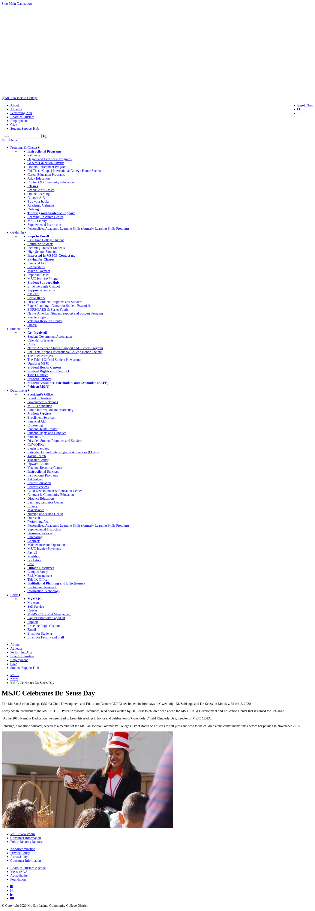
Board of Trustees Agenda (28, 868)
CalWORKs (35, 444)
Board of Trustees (22, 117)
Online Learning (38, 194)
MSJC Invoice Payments (44, 548)
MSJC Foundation (39, 406)
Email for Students (39, 633)
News (14, 679)
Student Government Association (49, 336)
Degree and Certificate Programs (49, 159)
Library (32, 506)
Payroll (32, 552)
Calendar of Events (40, 340)
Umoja (32, 325)
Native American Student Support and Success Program (65, 313)
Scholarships (36, 267)
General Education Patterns (45, 163)
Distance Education (40, 498)
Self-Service (35, 606)
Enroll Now (10, 140)
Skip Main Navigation (17, 3)
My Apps (33, 602)
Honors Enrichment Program (46, 167)
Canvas (32, 610)
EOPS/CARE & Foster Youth (47, 309)
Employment (19, 121)
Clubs (31, 344)
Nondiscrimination (22, 849)
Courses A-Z (36, 197)
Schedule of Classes (40, 190)
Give (13, 124)
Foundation (18, 879)
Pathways (33, 155)
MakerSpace (35, 510)
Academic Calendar (40, 205)
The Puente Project (40, 356)
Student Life (19, 329)
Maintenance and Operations (46, 545)
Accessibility (19, 857)
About (14, 105)
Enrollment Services (41, 417)
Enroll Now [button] (305, 105)
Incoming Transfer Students (46, 248)
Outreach (33, 518)
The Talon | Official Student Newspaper (54, 359)
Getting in (17, 232)
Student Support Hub (24, 128)
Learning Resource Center (45, 217)
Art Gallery (35, 479)
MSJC (14, 675)
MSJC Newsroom (22, 834)
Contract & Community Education (50, 182)
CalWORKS (36, 298)
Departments (19, 390)
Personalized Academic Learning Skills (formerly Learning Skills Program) (78, 228)
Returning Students (40, 244)
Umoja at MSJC (38, 363)
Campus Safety (37, 572)
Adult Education (38, 178)
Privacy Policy (20, 853)
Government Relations (42, 402)
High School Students (42, 251)
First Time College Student (45, 240)
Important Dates (38, 275)
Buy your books (38, 201)
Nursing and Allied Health (45, 514)
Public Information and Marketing (50, 410)
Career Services (38, 487)
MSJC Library (37, 221)
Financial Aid (36, 263)
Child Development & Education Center (54, 491)
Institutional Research (42, 587)
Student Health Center (42, 429)
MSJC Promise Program (43, 278)
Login (14, 595)
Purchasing (34, 537)
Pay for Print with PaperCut (46, 618)
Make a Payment (38, 271)
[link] (20, 98)
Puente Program (38, 317)
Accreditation (19, 875)
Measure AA (19, 872)
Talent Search (36, 456)
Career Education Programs (46, 174)
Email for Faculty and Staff (45, 637)
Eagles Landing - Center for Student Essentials (58, 305)
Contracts (33, 541)
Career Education (39, 483)
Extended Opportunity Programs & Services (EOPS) (63, 452)
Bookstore (34, 560)
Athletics (16, 109)
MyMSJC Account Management (49, 614)
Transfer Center (37, 460)
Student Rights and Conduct (46, 433)
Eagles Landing (38, 448)
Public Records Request (26, 842)
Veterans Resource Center (44, 321)
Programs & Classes (24, 147)
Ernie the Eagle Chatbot (43, 286)
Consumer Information (25, 838)
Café (30, 564)
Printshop (33, 556)
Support (32, 622)
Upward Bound (38, 464)
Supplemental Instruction (44, 224)
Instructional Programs (42, 475)
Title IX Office (37, 579)
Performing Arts (21, 113)
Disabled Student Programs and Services (54, 302)
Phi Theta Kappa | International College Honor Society (64, 170)
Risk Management (39, 575)
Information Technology (43, 591)
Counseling (35, 425)
